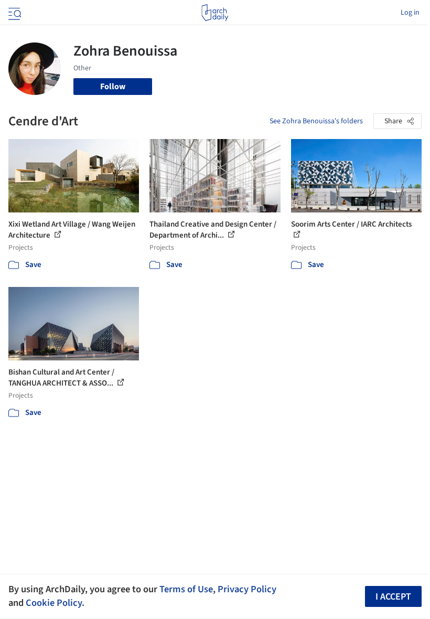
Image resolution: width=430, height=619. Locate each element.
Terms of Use (186, 589)
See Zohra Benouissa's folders (316, 121)
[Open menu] (13, 12)
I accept (393, 596)
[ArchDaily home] (214, 12)
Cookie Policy (54, 603)
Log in (410, 12)
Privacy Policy (247, 589)
